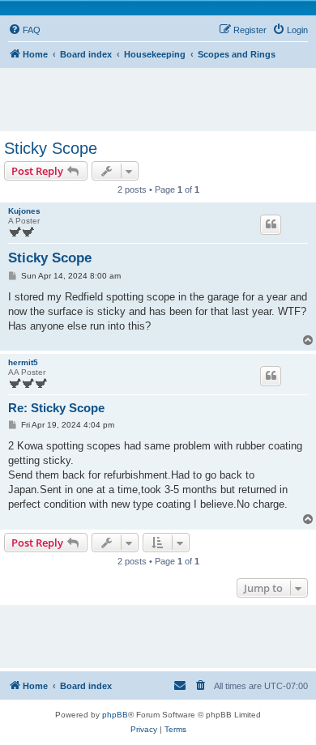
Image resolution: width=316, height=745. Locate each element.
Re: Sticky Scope (56, 408)
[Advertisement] (162, 92)
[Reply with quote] (270, 224)
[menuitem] (24, 30)
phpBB (115, 714)
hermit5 (23, 362)
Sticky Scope (50, 148)
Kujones (24, 210)
